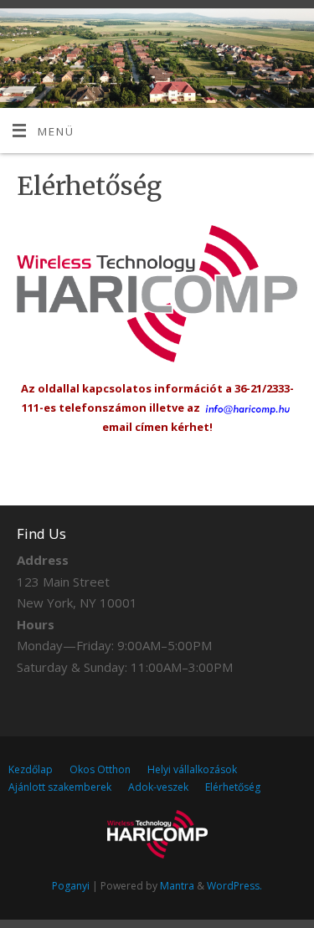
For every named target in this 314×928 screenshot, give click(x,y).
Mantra (177, 886)
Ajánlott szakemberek (59, 787)
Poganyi (71, 886)
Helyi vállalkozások (192, 769)
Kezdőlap (30, 769)
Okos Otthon (100, 769)
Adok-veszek (158, 787)
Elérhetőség (232, 787)
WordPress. (234, 886)
